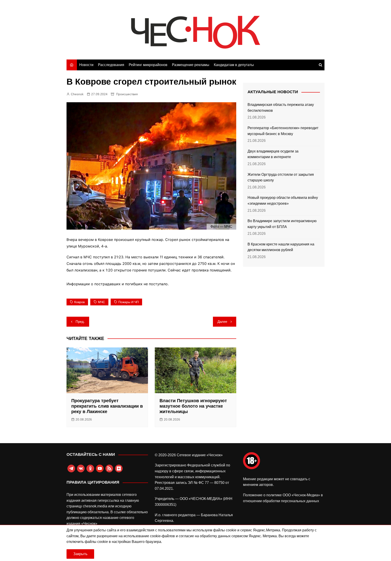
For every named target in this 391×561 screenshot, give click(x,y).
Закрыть (80, 554)
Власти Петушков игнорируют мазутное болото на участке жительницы (193, 406)
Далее (222, 321)
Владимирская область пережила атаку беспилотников (281, 107)
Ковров (79, 302)
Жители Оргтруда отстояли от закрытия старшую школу (281, 177)
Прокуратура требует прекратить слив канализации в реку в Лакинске (107, 406)
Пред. (80, 321)
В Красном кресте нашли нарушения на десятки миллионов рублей (281, 247)
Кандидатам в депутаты (234, 65)
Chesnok (77, 94)
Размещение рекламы (190, 65)
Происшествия (127, 94)
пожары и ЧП (128, 302)
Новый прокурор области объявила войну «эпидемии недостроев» (283, 200)
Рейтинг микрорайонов (148, 65)
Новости (86, 65)
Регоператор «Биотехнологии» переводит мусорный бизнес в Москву (283, 131)
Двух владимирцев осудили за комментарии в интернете (273, 154)
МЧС (101, 302)
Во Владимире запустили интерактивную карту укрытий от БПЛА (282, 224)
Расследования (111, 65)
